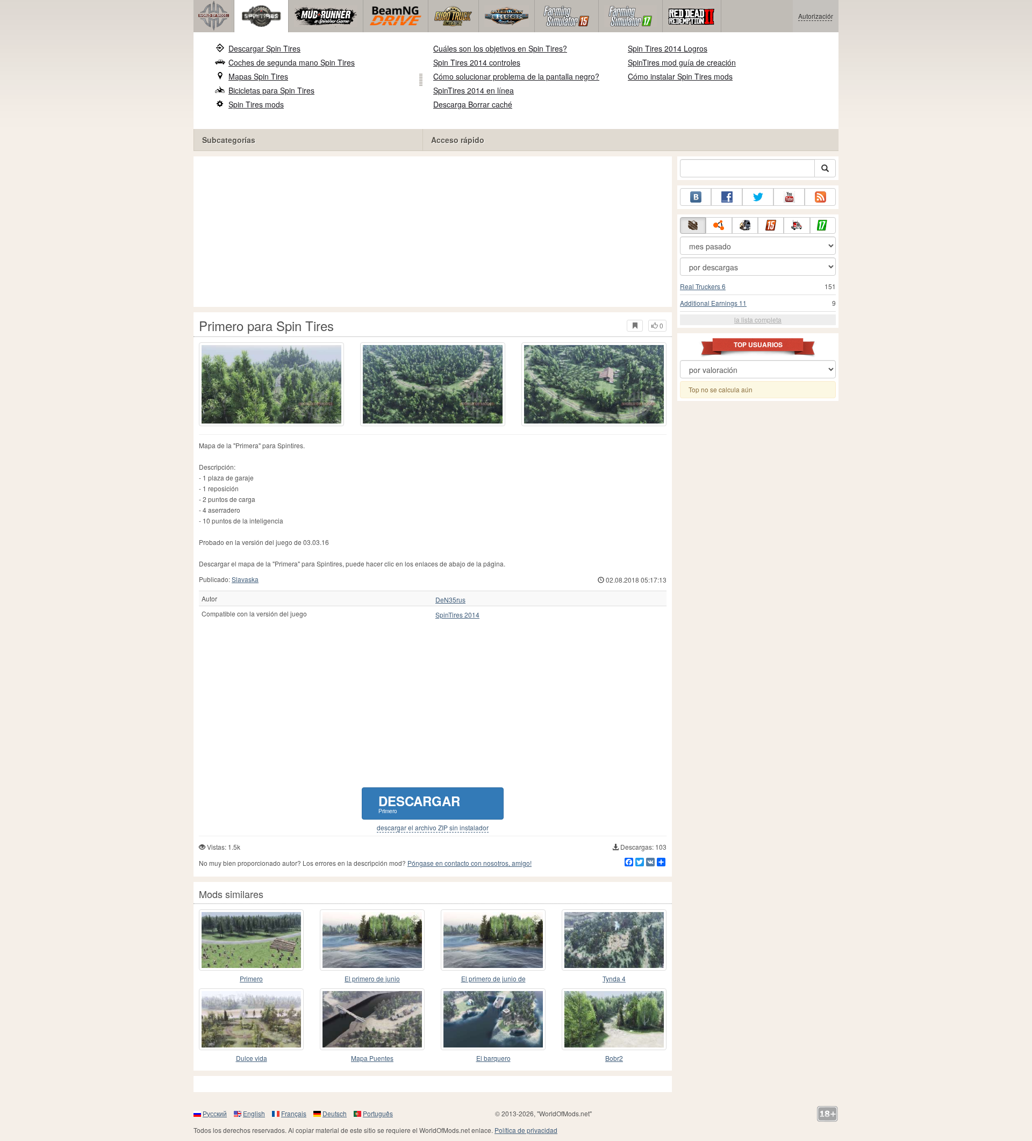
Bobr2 (614, 1058)
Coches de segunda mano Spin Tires (291, 62)
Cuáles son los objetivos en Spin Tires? (500, 48)
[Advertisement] (433, 231)
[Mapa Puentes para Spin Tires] (372, 1019)
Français (293, 1113)
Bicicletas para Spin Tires (271, 90)
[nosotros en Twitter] (757, 197)
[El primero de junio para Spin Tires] (372, 940)
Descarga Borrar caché (472, 104)
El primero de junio (372, 978)
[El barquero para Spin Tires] (493, 1019)
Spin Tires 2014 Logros (667, 48)
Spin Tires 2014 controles (476, 62)
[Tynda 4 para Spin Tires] (614, 940)
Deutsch (334, 1113)
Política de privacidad (525, 1130)
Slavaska (245, 579)
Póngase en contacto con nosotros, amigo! (469, 862)
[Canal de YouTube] (789, 197)
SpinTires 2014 (457, 615)
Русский (215, 1113)
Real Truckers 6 (703, 286)
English (254, 1113)
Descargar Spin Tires (264, 48)
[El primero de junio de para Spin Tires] (493, 940)
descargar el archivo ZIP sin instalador (433, 827)
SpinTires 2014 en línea (473, 90)
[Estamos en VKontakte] (695, 197)
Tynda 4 (614, 978)
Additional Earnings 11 (713, 302)
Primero (251, 978)
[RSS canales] (820, 197)
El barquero (493, 1058)
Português (378, 1113)
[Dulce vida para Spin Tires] (251, 1019)
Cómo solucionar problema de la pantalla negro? (516, 76)
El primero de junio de (493, 978)
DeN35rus (450, 599)
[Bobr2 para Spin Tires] (614, 1019)
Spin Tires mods (256, 104)
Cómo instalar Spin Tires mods (680, 76)
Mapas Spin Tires (258, 76)
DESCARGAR (419, 803)
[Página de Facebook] (726, 197)
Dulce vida (251, 1058)
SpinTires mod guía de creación (682, 62)
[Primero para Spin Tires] (271, 384)
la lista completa (758, 319)
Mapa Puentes (372, 1058)
